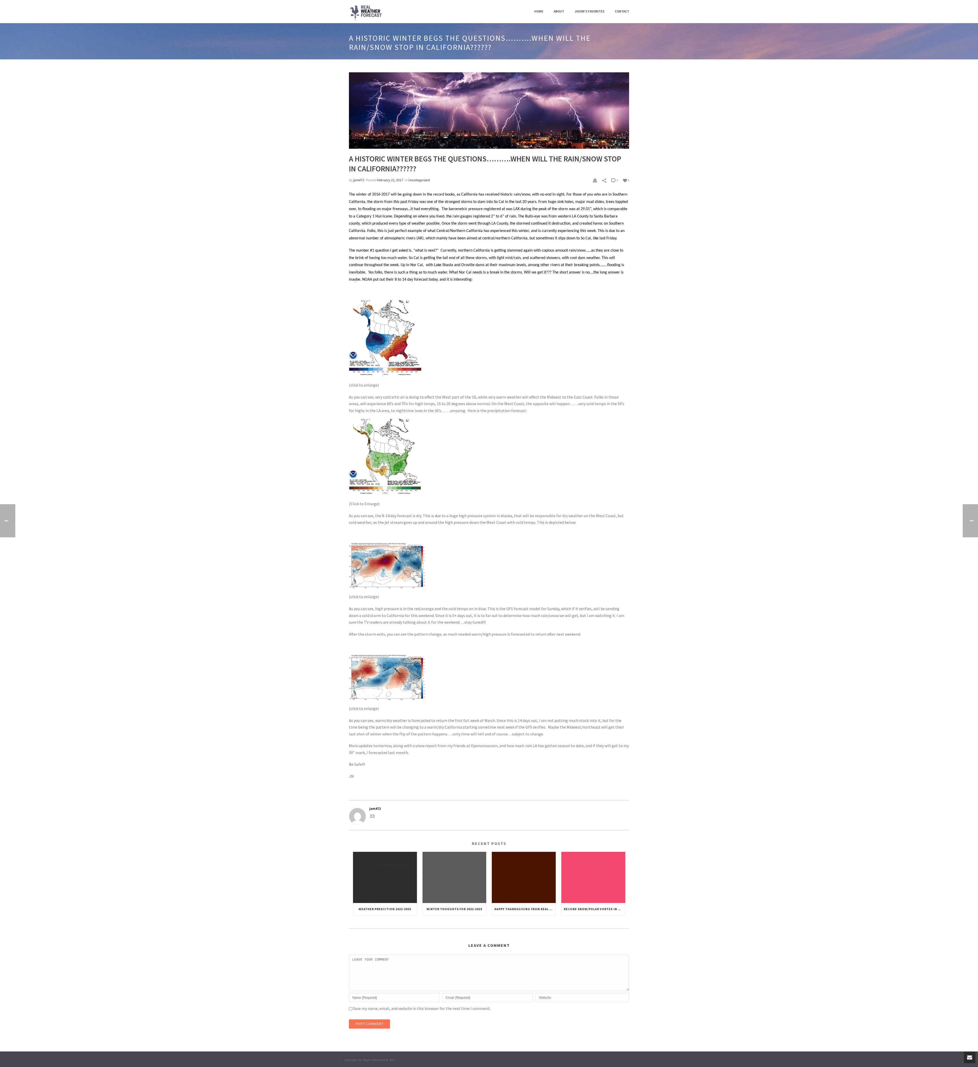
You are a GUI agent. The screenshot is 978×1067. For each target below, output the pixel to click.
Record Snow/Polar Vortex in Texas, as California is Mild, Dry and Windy (594, 909)
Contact (622, 11)
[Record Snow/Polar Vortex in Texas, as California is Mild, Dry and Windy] (593, 877)
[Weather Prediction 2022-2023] (385, 877)
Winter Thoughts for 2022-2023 (454, 909)
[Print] (595, 180)
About (559, 11)
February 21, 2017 (390, 180)
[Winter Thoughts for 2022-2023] (454, 877)
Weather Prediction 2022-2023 (385, 909)
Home (538, 11)
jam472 (358, 180)
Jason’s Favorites (589, 11)
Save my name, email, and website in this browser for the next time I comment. (422, 1008)
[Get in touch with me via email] (372, 817)
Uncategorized (419, 180)
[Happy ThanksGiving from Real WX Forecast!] (524, 877)
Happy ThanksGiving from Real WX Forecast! (525, 909)
